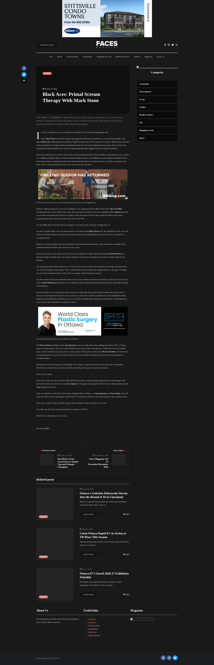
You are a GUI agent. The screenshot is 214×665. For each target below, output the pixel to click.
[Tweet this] (24, 74)
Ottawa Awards (94, 635)
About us (91, 619)
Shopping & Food (104, 57)
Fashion (137, 57)
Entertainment (72, 57)
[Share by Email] (24, 80)
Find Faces (92, 632)
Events (159, 57)
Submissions (93, 629)
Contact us (92, 622)
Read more (89, 514)
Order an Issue (94, 625)
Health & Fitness (122, 57)
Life (51, 57)
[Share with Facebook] (24, 68)
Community (87, 57)
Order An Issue (47, 45)
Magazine (148, 57)
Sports (59, 57)
